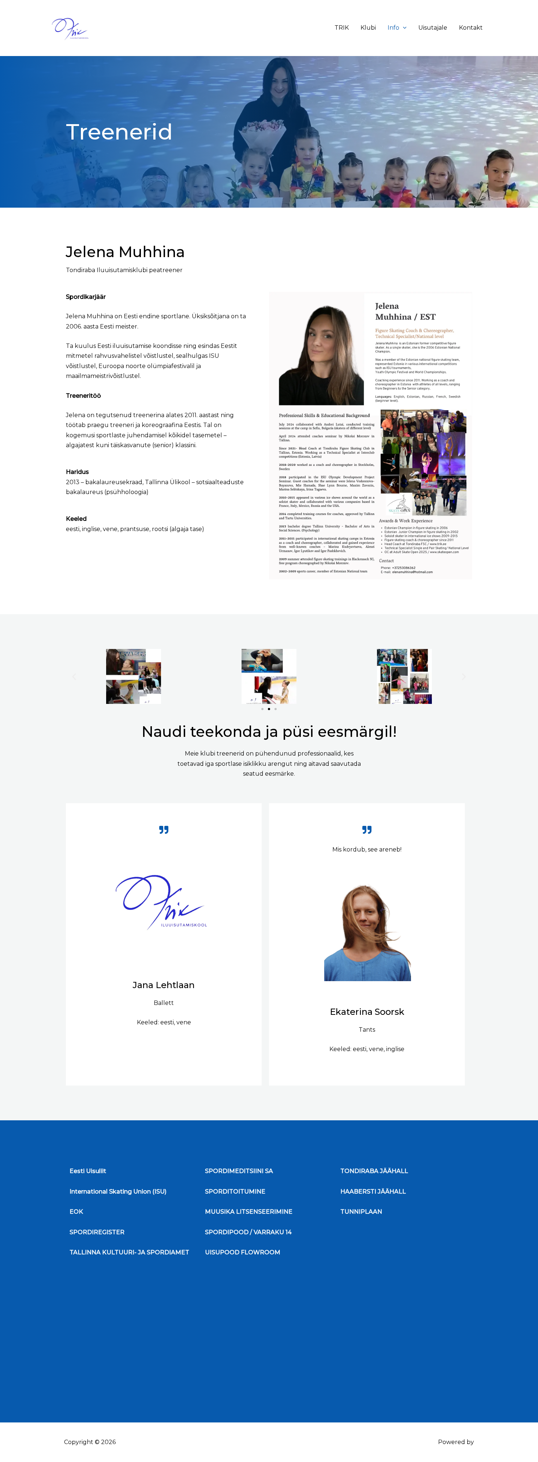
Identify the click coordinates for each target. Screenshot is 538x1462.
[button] (74, 676)
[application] (403, 27)
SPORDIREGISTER (97, 1232)
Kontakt (471, 27)
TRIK (342, 27)
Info (393, 27)
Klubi (368, 27)
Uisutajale (432, 27)
